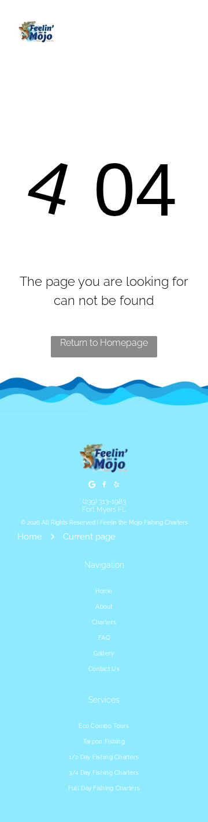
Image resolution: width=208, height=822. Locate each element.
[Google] (91, 486)
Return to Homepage (104, 342)
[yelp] (116, 486)
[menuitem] (103, 591)
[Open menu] (186, 32)
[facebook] (104, 486)
